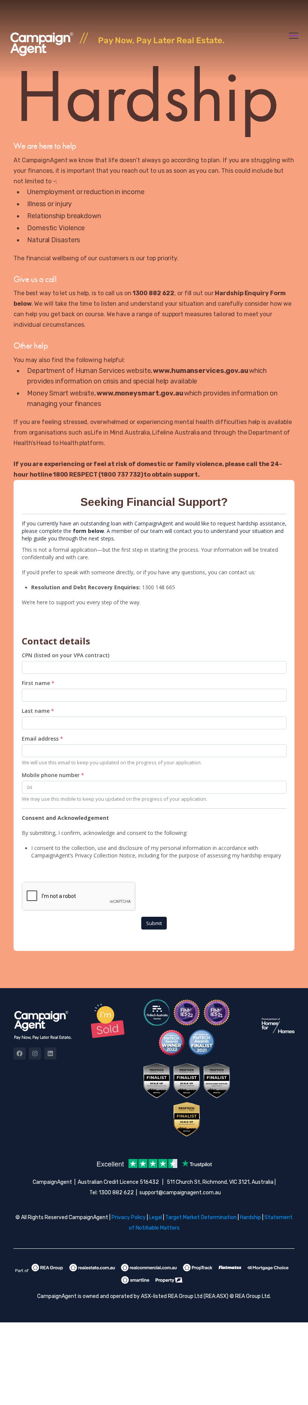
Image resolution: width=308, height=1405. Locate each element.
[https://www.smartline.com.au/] (137, 1280)
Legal (155, 1217)
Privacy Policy (129, 1217)
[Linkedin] (50, 1053)
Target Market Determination (201, 1217)
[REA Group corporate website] (50, 1267)
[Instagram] (35, 1053)
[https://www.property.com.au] (171, 1280)
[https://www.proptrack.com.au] (200, 1267)
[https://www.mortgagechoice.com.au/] (270, 1267)
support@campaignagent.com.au (180, 1192)
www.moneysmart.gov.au (140, 393)
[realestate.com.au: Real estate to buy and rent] (94, 1267)
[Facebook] (20, 1053)
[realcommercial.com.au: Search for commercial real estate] (151, 1267)
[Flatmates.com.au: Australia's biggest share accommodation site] (232, 1267)
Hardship (250, 1217)
